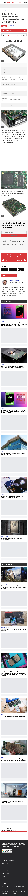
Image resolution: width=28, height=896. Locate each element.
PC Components (5, 10)
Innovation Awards (14, 6)
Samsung (4, 270)
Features (4, 26)
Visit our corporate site (13, 846)
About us (4, 876)
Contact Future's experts (8, 860)
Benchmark (13, 270)
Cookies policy (5, 866)
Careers (4, 883)
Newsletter (23, 35)
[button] (26, 2)
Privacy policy (5, 863)
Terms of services (19, 240)
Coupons (4, 880)
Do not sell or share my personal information (13, 886)
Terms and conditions (7, 857)
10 (17, 257)
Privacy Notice (21, 241)
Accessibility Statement (7, 870)
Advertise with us (6, 873)
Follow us (16, 35)
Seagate (20, 270)
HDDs (18, 10)
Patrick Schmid (13, 25)
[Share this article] (2, 35)
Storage (13, 10)
